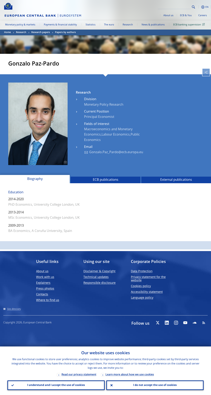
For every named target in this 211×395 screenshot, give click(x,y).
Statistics (90, 25)
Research (128, 25)
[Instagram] (176, 323)
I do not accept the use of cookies (155, 385)
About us (168, 15)
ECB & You (186, 15)
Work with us (45, 277)
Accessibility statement (147, 292)
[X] (158, 323)
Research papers (40, 32)
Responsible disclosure (99, 282)
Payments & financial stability (60, 25)
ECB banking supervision (187, 25)
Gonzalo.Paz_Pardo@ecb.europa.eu (116, 152)
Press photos (45, 288)
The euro (109, 25)
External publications (176, 180)
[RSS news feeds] (204, 323)
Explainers (43, 282)
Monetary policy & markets (20, 25)
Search (193, 7)
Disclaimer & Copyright (99, 271)
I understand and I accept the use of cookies (56, 385)
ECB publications (105, 180)
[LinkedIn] (167, 323)
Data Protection (141, 271)
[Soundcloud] (194, 323)
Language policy (142, 297)
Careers (202, 15)
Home (7, 32)
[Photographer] (65, 162)
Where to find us (47, 300)
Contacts (42, 294)
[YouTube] (185, 323)
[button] (198, 7)
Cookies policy (141, 286)
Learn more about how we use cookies (130, 374)
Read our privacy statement (78, 374)
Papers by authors (65, 32)
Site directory (14, 309)
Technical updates (96, 277)
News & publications (153, 25)
